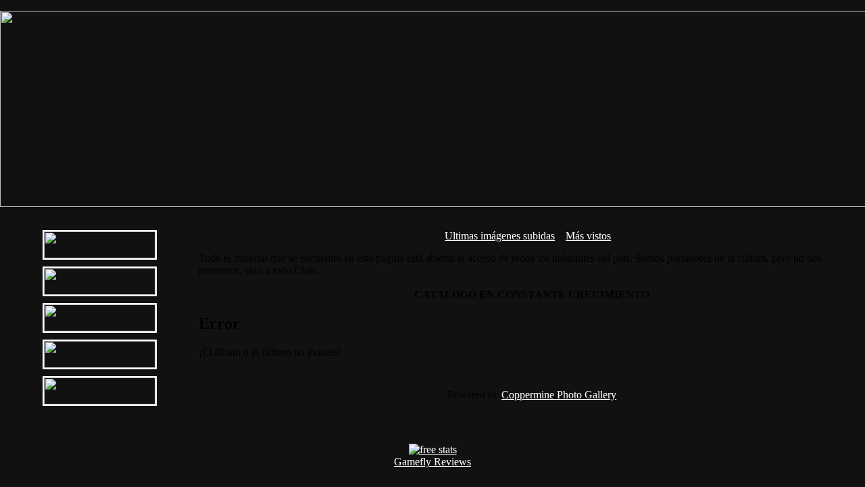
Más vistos (588, 235)
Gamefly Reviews (432, 461)
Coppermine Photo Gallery (558, 394)
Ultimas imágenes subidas (500, 235)
